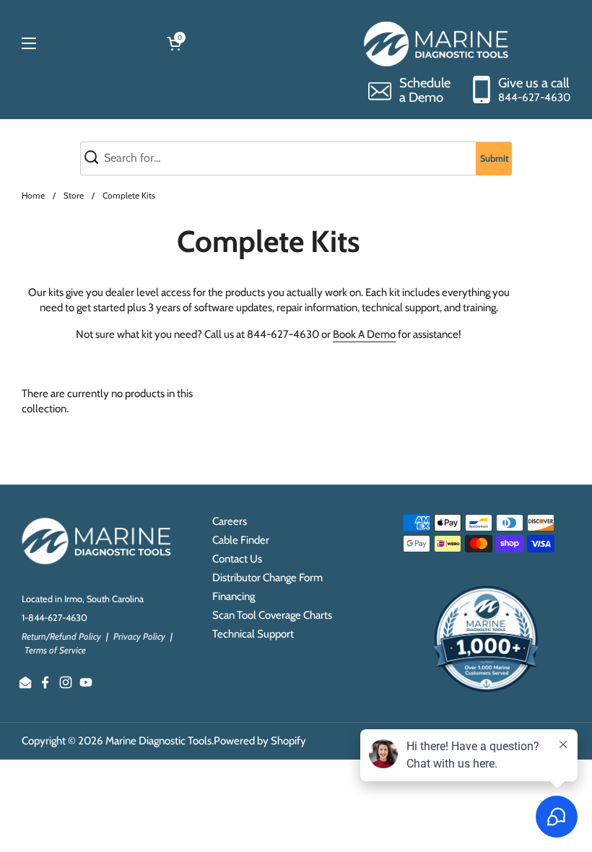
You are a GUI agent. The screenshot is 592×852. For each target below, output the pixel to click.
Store (74, 195)
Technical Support (253, 633)
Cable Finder (240, 540)
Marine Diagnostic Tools (158, 740)
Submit (494, 158)
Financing (233, 596)
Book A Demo (364, 334)
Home (33, 195)
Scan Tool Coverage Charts (272, 615)
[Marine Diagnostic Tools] (438, 43)
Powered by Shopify (260, 740)
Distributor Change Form (267, 577)
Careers (229, 521)
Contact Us (237, 558)
